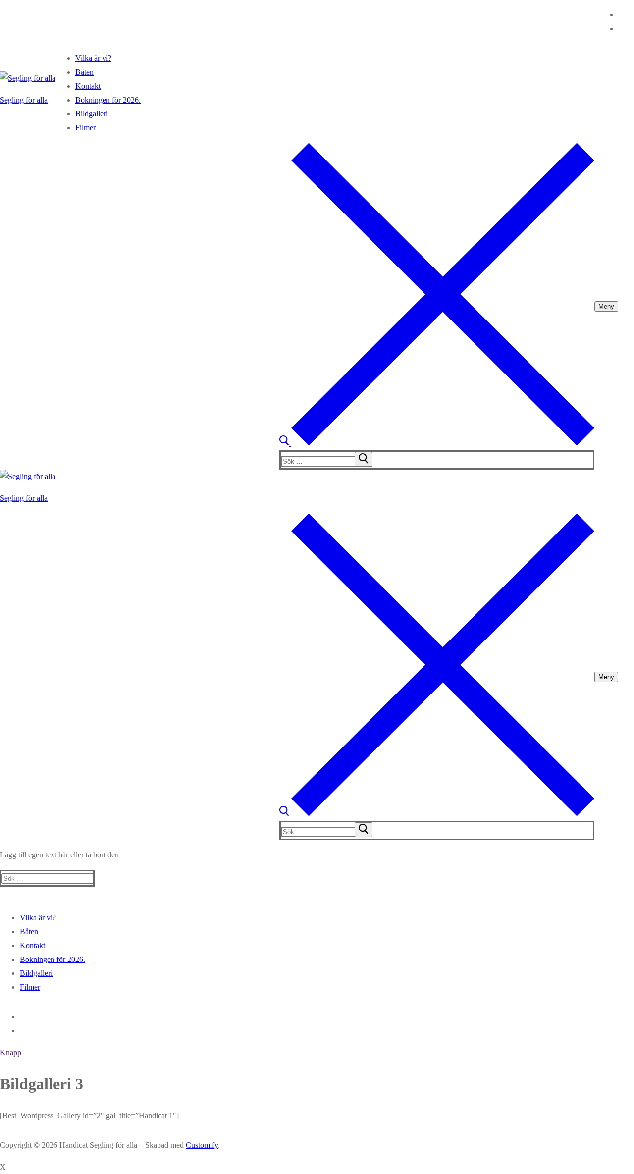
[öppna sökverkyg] (436, 443)
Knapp (10, 1052)
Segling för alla (24, 100)
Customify (202, 1145)
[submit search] (363, 459)
